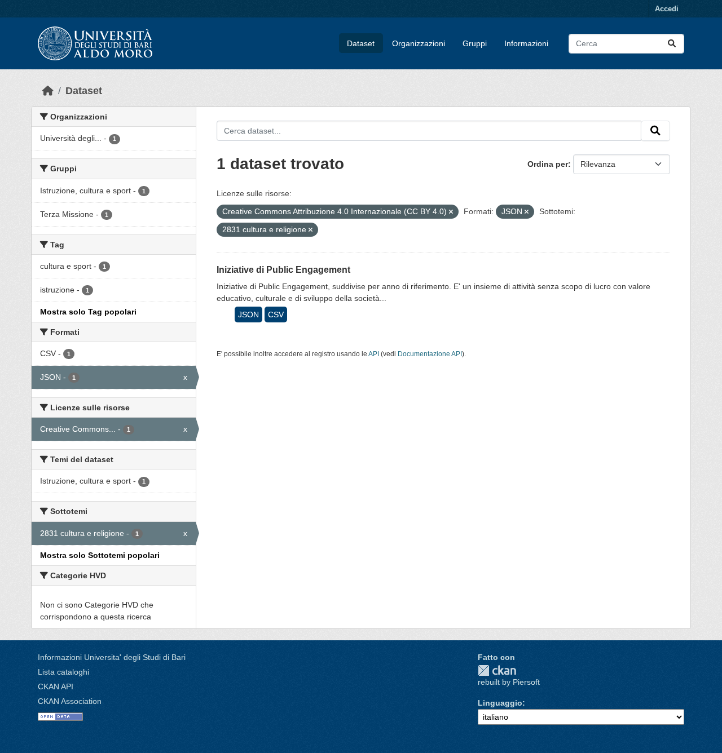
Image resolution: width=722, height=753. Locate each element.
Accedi (667, 9)
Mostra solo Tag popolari (88, 311)
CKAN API (55, 686)
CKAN (497, 670)
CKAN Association (70, 701)
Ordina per (547, 164)
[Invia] (672, 44)
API (373, 354)
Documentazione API (430, 354)
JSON (248, 314)
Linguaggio (500, 702)
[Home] (48, 90)
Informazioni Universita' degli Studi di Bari (112, 657)
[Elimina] (451, 212)
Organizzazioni (418, 43)
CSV (276, 314)
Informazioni (526, 43)
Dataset (361, 43)
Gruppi (475, 43)
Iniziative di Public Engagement (283, 269)
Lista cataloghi (63, 671)
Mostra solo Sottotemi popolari (100, 555)
